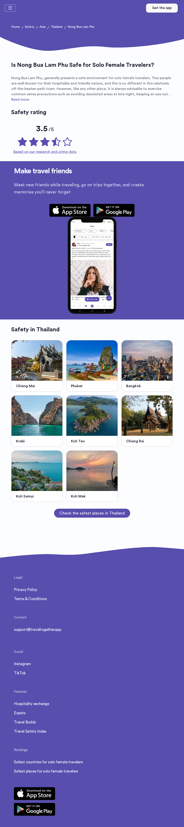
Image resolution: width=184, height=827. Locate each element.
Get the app (162, 8)
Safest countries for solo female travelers (48, 762)
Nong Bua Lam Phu (81, 26)
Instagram (22, 664)
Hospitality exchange (31, 704)
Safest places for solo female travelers (46, 771)
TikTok (20, 673)
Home (15, 26)
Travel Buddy (25, 722)
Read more (20, 99)
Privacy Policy (25, 590)
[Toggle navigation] (10, 8)
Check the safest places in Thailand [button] (92, 513)
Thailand (56, 26)
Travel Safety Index (30, 731)
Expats (20, 713)
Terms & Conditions (30, 599)
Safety (29, 26)
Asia (42, 26)
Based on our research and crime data (45, 152)
